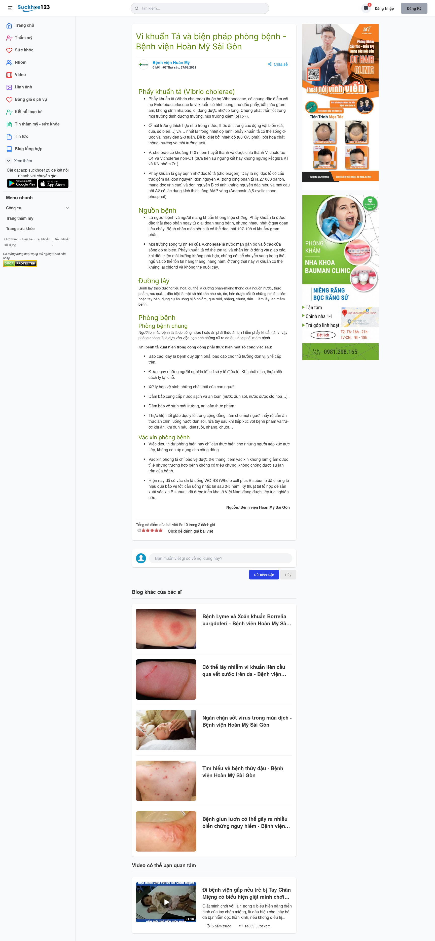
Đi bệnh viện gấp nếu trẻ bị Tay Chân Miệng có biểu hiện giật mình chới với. (246, 893)
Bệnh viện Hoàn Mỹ (171, 62)
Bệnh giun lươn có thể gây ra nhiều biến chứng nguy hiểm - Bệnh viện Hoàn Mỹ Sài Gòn (244, 822)
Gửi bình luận (264, 575)
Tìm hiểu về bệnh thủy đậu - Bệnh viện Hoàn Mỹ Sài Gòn (242, 772)
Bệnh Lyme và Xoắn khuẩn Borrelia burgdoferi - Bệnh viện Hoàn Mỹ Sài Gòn (245, 620)
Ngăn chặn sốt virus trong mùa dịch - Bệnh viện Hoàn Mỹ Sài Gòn (247, 721)
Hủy (288, 575)
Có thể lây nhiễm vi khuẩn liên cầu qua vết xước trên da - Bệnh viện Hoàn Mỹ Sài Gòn (243, 670)
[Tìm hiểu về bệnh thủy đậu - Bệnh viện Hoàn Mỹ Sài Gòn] (166, 781)
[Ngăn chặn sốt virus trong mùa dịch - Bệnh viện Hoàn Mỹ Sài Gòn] (166, 730)
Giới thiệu (11, 239)
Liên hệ (27, 239)
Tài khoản (43, 239)
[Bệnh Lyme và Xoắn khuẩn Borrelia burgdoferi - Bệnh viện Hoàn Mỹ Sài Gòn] (166, 629)
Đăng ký (414, 8)
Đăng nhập (384, 8)
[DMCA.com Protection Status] (20, 263)
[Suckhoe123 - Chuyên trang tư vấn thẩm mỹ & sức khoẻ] (34, 7)
